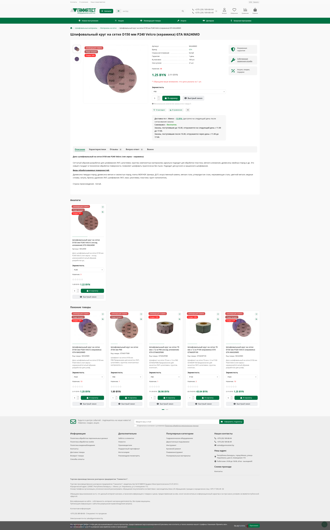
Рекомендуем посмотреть (129, 456)
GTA (190, 49)
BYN (253, 2)
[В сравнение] (103, 212)
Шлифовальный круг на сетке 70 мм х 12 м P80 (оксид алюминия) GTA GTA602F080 (164, 349)
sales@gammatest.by (225, 445)
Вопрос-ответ (134, 149)
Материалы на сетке (108, 28)
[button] (70, 359)
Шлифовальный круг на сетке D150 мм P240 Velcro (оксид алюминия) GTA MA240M (86, 242)
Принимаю (254, 525)
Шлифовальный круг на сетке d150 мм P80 (124, 348)
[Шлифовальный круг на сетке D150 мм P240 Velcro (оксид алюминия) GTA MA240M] (88, 220)
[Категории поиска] (118, 11)
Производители (125, 445)
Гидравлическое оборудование (179, 438)
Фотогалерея (123, 452)
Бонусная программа (242, 21)
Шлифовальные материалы (86, 28)
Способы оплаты (77, 459)
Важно (150, 149)
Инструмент (171, 445)
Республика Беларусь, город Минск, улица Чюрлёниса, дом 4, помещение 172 (234, 456)
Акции (121, 21)
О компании (83, 2)
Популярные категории (179, 433)
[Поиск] (182, 11)
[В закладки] (103, 207)
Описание (80, 149)
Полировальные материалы (178, 456)
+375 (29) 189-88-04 (204, 9)
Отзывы (115, 149)
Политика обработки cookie (82, 442)
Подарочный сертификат (129, 449)
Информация (78, 433)
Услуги (183, 21)
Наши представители (98, 2)
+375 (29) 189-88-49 (204, 12)
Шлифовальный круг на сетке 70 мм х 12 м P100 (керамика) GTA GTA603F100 (203, 349)
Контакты (73, 2)
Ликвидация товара (152, 21)
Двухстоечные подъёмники (177, 442)
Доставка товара (77, 452)
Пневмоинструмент (174, 452)
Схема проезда (222, 466)
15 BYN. (179, 118)
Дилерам (210, 21)
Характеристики (97, 149)
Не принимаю (239, 525)
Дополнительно (127, 433)
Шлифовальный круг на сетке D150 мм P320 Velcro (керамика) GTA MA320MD (86, 349)
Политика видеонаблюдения (82, 445)
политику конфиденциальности (140, 527)
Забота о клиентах (126, 438)
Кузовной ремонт (173, 449)
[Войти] (224, 10)
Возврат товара (77, 456)
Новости (122, 442)
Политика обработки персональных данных (89, 438)
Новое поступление (90, 21)
